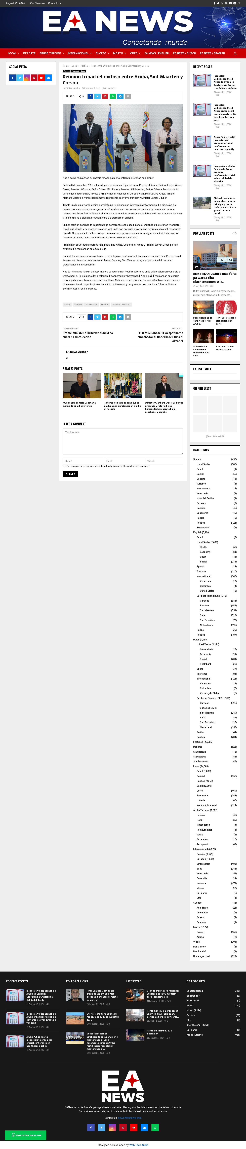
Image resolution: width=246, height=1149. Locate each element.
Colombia (205, 586)
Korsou (104, 304)
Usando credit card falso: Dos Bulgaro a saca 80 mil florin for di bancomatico (163, 994)
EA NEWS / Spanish (212, 53)
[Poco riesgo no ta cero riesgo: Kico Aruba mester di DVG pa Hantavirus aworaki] (203, 307)
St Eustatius (203, 527)
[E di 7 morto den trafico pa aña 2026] (226, 336)
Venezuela (202, 493)
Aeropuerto (203, 844)
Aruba (67, 304)
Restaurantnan (205, 829)
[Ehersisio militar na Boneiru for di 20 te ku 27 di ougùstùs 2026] (75, 1018)
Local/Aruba (203, 464)
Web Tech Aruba (138, 1145)
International (204, 576)
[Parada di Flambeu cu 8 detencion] (135, 1035)
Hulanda (201, 883)
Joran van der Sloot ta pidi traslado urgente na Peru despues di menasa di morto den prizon (102, 995)
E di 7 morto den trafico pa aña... (225, 348)
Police (200, 630)
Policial (201, 776)
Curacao (204, 600)
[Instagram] (112, 1127)
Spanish (197, 459)
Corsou (78, 304)
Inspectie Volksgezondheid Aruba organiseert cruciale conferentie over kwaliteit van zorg (225, 112)
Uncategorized (201, 956)
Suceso (101, 53)
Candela (201, 922)
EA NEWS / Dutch (184, 53)
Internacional (78, 53)
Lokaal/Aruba (204, 644)
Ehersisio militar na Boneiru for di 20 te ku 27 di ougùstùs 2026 (103, 1017)
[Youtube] (133, 1127)
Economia (202, 795)
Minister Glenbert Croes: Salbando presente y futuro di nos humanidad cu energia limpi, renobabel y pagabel (164, 407)
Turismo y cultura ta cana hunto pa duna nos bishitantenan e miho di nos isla (122, 406)
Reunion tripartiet (122, 304)
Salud (200, 469)
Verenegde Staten (210, 693)
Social (200, 474)
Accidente (202, 907)
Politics (201, 634)
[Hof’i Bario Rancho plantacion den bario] (226, 307)
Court (203, 556)
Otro (199, 898)
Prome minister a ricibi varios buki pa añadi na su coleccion (88, 335)
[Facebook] (91, 1127)
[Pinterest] (123, 1127)
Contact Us (54, 3)
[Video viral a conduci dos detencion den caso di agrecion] (203, 336)
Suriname (202, 893)
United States (207, 591)
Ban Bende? (199, 951)
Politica (67, 71)
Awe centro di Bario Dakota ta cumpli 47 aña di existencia (79, 404)
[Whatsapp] (155, 1127)
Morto (118, 53)
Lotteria (201, 800)
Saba (203, 615)
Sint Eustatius (207, 620)
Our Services (37, 3)
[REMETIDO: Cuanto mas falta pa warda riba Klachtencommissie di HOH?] (215, 255)
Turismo (201, 483)
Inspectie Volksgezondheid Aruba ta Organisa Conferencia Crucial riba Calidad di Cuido (225, 82)
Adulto (200, 937)
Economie (205, 654)
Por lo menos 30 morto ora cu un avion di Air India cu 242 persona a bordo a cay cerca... (163, 1014)
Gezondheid (207, 649)
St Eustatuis (199, 751)
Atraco (200, 917)
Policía (200, 518)
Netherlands (207, 625)
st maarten (91, 304)
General (201, 815)
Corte (200, 790)
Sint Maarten (207, 610)
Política (201, 522)
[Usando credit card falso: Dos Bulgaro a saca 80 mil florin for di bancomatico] (135, 995)
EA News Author (72, 88)
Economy (205, 552)
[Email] (144, 1127)
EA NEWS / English (156, 53)
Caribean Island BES (208, 596)
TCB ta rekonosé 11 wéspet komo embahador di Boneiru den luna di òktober (160, 337)
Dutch (196, 639)
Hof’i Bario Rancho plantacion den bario (226, 321)
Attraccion (202, 839)
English (197, 532)
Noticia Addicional (207, 805)
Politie (200, 732)
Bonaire (201, 508)
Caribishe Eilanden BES (209, 698)
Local (12, 53)
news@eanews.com (130, 1117)
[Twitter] (101, 1127)
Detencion (202, 912)
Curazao (201, 503)
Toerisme (202, 674)
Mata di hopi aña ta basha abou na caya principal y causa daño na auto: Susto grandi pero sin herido (225, 205)
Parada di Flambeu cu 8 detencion (159, 1032)
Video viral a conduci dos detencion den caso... (201, 351)
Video (134, 53)
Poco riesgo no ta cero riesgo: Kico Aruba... (202, 321)
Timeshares (203, 824)
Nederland (206, 727)
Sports (200, 566)
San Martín (202, 513)
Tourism (201, 571)
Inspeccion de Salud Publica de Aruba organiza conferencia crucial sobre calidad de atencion (224, 173)
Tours (200, 834)
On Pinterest (202, 388)
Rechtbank (205, 664)
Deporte (29, 53)
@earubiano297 (215, 436)
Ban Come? (199, 946)
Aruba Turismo (50, 53)
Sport (200, 668)
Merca (200, 888)
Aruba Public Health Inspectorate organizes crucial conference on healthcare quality (224, 143)
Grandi (200, 932)
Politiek (201, 737)
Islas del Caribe (205, 498)
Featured (75, 71)
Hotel (199, 820)
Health (203, 547)
